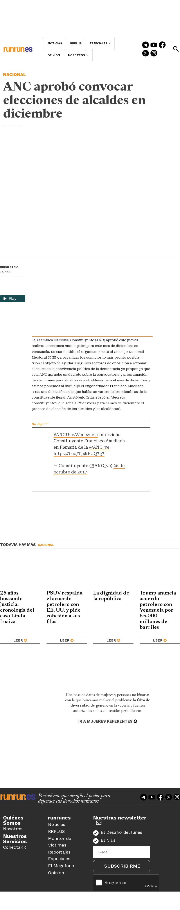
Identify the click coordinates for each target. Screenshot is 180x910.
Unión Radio (9, 267)
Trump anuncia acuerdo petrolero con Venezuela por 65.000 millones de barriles (158, 610)
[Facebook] (162, 45)
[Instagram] (154, 54)
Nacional (14, 74)
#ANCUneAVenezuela (76, 434)
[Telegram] (145, 45)
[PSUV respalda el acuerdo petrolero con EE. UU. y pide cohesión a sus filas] (67, 573)
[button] (176, 49)
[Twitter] (145, 54)
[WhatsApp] (11, 281)
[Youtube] (154, 45)
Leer (18, 640)
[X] (3, 288)
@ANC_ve (99, 447)
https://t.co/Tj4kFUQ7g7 (79, 453)
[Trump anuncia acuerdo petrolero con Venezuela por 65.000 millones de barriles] (160, 573)
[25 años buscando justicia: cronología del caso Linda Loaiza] (20, 573)
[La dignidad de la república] (113, 573)
